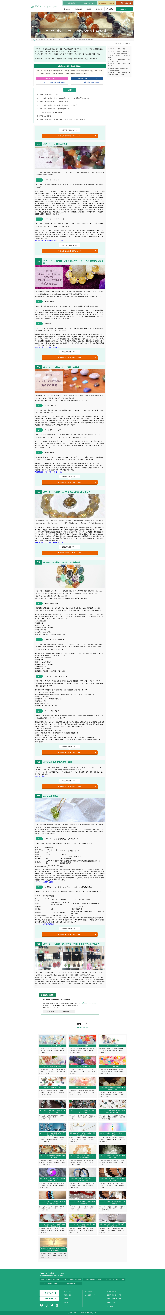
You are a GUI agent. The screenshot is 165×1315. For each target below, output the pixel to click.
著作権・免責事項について (114, 1299)
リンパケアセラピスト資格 (50, 1283)
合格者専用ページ (88, 3)
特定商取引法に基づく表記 (114, 1295)
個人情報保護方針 (111, 1291)
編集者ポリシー (67, 1011)
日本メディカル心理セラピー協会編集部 (56, 999)
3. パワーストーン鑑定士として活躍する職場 (52, 101)
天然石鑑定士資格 (51, 40)
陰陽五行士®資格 (71, 1283)
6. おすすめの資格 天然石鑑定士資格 (49, 112)
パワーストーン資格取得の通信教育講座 (52, 82)
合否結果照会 (71, 3)
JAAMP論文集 (50, 1011)
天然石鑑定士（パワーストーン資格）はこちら (49, 240)
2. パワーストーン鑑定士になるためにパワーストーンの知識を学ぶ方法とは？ (64, 98)
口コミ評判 (110, 1306)
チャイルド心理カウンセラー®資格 (71, 1280)
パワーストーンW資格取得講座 (44, 924)
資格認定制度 (78, 9)
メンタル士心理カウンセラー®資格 (50, 1280)
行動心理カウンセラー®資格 (93, 1280)
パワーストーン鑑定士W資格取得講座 (87, 82)
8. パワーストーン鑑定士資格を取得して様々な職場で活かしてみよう (61, 119)
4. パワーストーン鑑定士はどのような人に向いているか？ (57, 105)
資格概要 (88, 9)
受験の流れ (99, 9)
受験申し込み (124, 3)
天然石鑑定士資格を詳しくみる (70, 136)
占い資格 (40, 40)
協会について (68, 9)
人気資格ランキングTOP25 (106, 3)
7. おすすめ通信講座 (44, 116)
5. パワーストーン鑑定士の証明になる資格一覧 (53, 109)
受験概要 (66, 1299)
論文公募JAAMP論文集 (109, 9)
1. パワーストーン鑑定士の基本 (48, 94)
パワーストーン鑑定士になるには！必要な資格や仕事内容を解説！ (77, 40)
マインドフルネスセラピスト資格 (115, 1280)
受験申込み (49, 1293)
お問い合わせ (124, 9)
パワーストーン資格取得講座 (44, 882)
